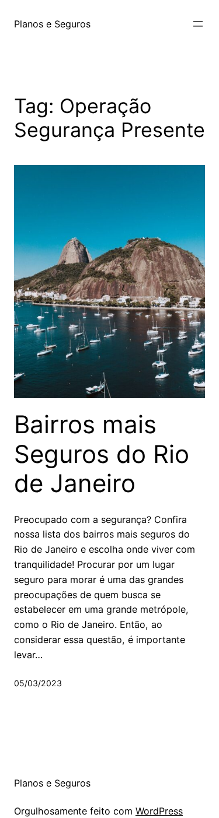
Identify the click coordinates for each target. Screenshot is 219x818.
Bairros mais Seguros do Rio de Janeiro (101, 454)
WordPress (159, 811)
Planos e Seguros (52, 24)
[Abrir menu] (198, 24)
